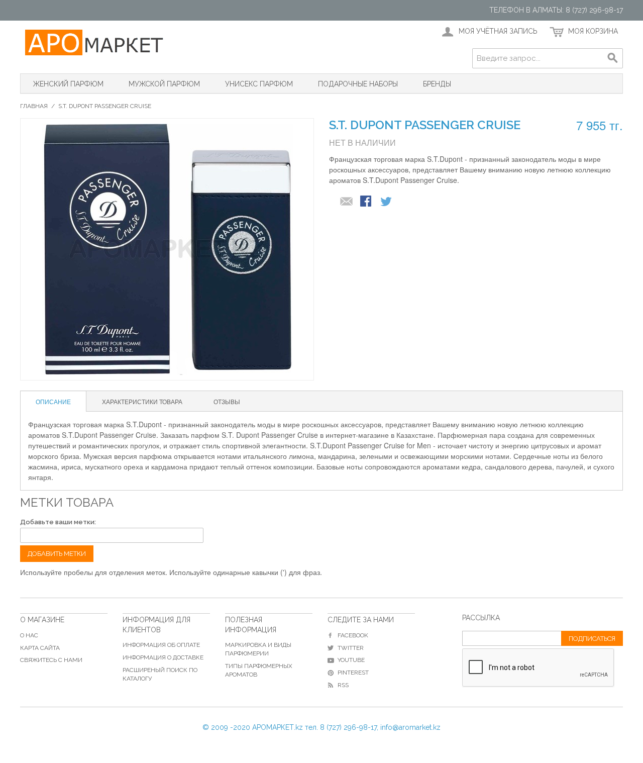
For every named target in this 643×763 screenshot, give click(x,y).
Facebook (353, 635)
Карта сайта (40, 647)
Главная (34, 106)
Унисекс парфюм (259, 84)
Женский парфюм (68, 84)
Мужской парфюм (164, 84)
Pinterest (353, 672)
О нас (29, 635)
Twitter (351, 647)
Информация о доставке (163, 657)
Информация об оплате (161, 644)
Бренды (437, 84)
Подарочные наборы (358, 84)
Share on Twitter (386, 202)
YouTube (351, 659)
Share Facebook (366, 202)
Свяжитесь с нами (51, 659)
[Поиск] (613, 58)
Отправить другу (346, 202)
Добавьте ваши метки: (58, 522)
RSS (343, 685)
